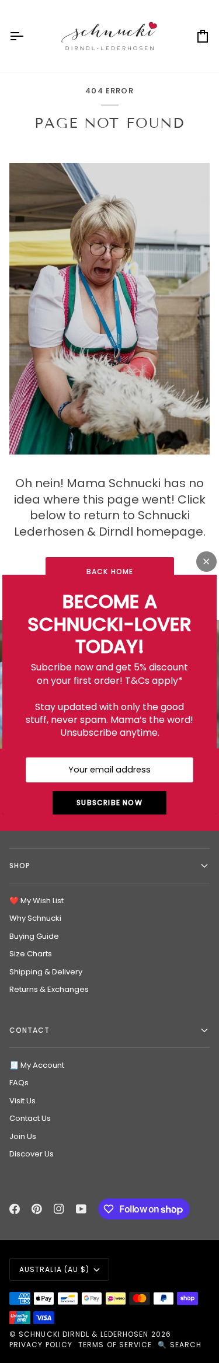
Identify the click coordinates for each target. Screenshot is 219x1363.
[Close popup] (206, 561)
